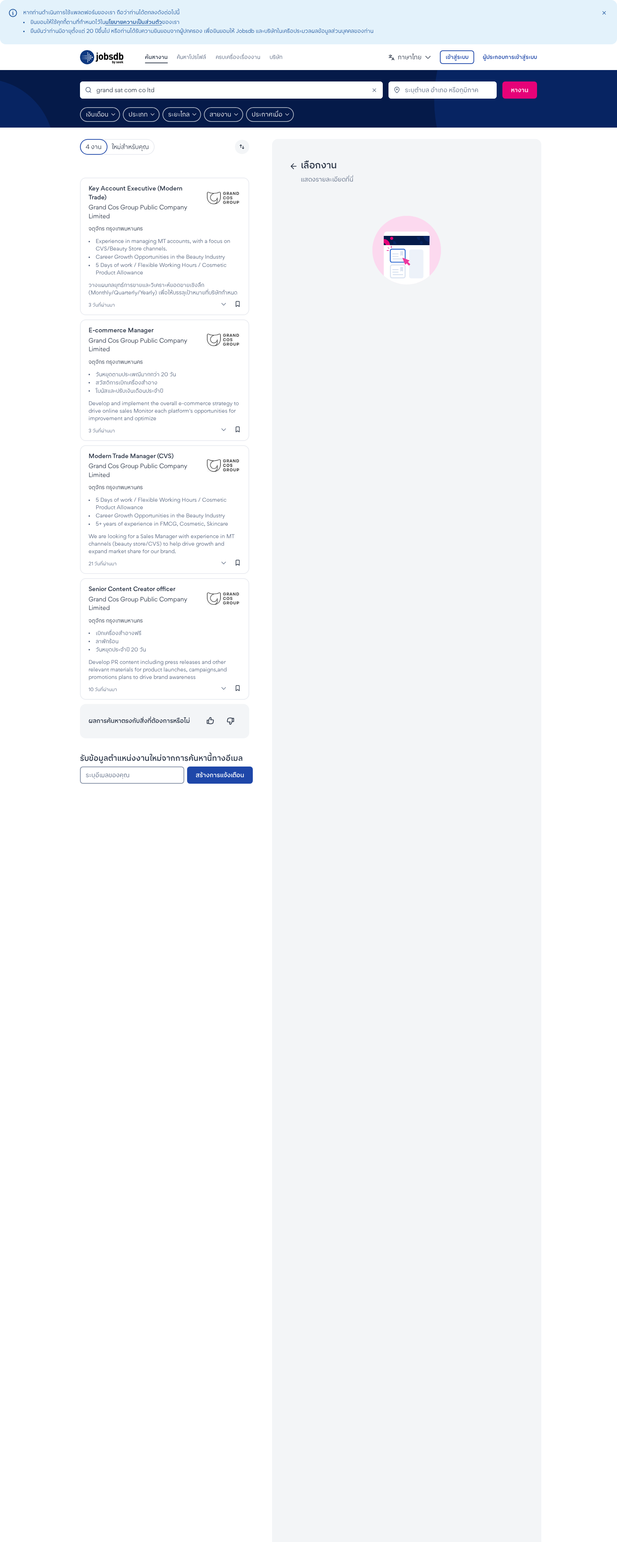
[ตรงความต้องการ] (210, 721)
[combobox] (231, 90)
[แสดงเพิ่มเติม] (224, 304)
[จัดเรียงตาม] (242, 147)
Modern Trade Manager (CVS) (131, 456)
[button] (409, 57)
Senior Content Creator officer (132, 588)
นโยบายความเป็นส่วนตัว (133, 22)
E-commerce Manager (121, 330)
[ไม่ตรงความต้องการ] (230, 721)
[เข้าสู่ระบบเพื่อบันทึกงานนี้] (238, 304)
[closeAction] (604, 13)
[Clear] (374, 90)
